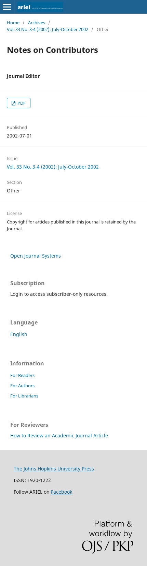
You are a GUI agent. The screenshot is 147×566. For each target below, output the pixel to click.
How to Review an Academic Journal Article (59, 435)
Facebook (61, 492)
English (18, 334)
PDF (21, 103)
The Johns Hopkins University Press (54, 468)
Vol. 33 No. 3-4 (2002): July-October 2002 (47, 29)
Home (13, 22)
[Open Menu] (7, 7)
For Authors (22, 385)
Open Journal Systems (35, 255)
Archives (36, 22)
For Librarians (24, 396)
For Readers (22, 375)
